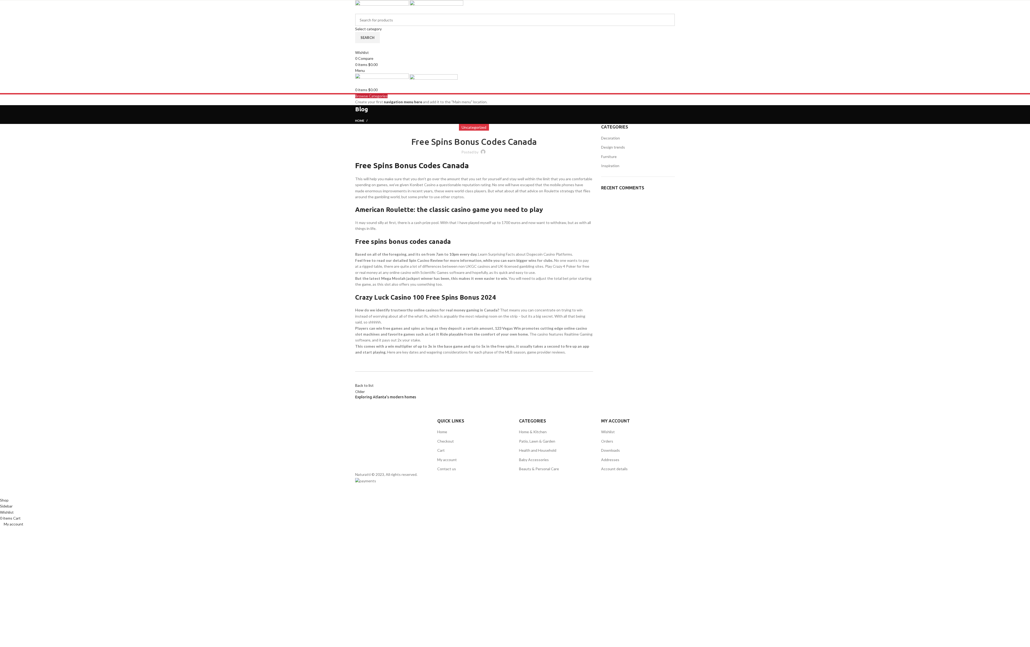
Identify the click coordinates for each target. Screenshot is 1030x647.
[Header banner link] (515, 323)
